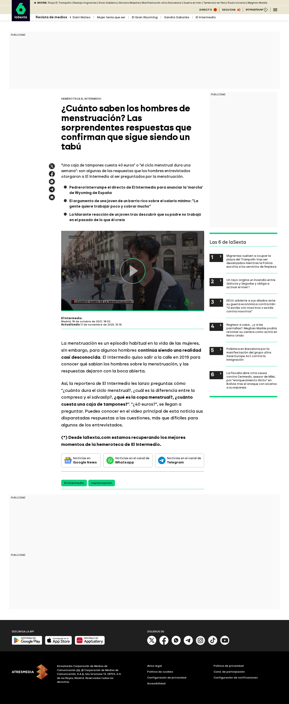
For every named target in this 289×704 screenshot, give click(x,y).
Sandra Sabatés (176, 17)
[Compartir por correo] (52, 199)
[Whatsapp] (176, 644)
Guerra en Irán (192, 2)
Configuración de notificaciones (236, 677)
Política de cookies (160, 671)
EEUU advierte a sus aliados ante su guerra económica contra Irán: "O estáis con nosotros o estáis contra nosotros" (251, 306)
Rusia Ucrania (237, 2)
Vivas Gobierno (107, 2)
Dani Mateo (81, 17)
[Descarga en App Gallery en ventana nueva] (90, 644)
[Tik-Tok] (212, 644)
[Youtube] (225, 644)
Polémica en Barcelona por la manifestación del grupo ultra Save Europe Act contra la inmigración (248, 354)
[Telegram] (188, 644)
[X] (52, 168)
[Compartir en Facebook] (52, 176)
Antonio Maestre (129, 2)
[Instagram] (200, 644)
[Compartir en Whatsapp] (52, 183)
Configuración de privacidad (166, 677)
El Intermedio (206, 17)
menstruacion (101, 483)
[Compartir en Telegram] (52, 191)
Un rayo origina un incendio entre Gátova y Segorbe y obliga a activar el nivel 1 (250, 283)
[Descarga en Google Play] (27, 644)
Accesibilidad (156, 683)
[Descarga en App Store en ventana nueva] (58, 644)
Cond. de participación (229, 671)
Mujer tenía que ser (111, 17)
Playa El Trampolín (59, 2)
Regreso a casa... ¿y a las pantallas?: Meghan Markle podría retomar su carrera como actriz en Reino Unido (251, 330)
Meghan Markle (257, 2)
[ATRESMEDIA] (31, 674)
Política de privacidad (229, 665)
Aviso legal (154, 665)
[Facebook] (164, 644)
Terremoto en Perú (214, 2)
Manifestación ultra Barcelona (161, 2)
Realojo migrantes (84, 2)
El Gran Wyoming (145, 17)
